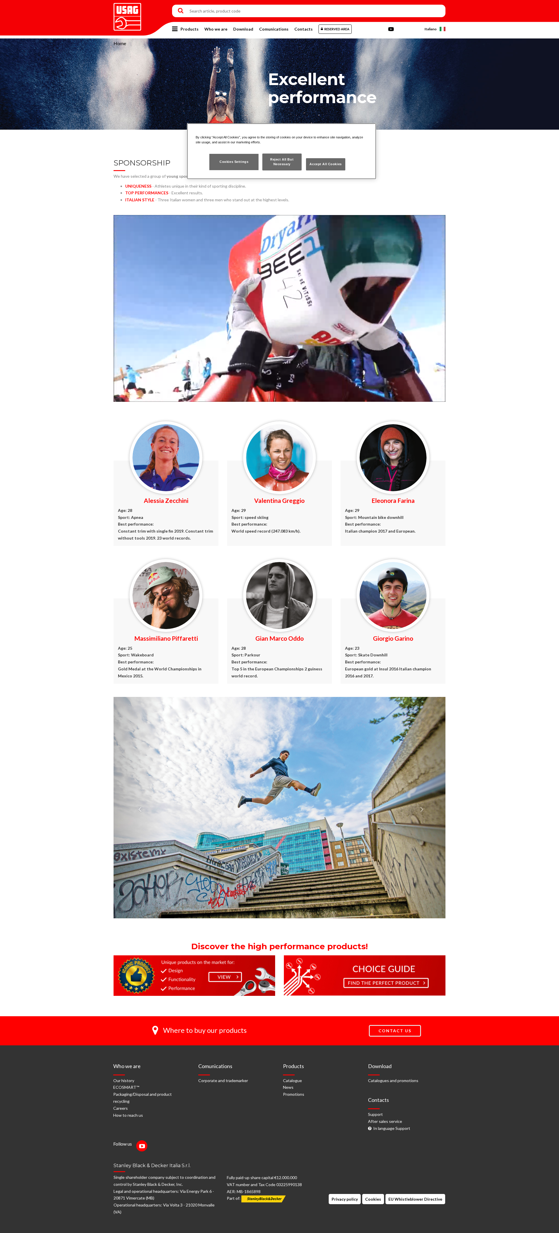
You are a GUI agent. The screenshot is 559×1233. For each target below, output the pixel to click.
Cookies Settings (234, 161)
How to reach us (128, 1115)
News (288, 1087)
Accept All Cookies (325, 164)
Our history (123, 1080)
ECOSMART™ (126, 1087)
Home (120, 43)
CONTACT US (394, 1030)
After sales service (385, 1121)
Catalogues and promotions (393, 1080)
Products (190, 29)
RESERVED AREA (336, 29)
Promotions (293, 1094)
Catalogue (292, 1080)
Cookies (373, 1199)
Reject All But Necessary (281, 162)
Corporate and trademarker (223, 1080)
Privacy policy (345, 1199)
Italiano (430, 29)
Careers (120, 1108)
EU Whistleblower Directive (415, 1199)
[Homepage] (127, 14)
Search (180, 11)
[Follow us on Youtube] (143, 1146)
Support (375, 1114)
